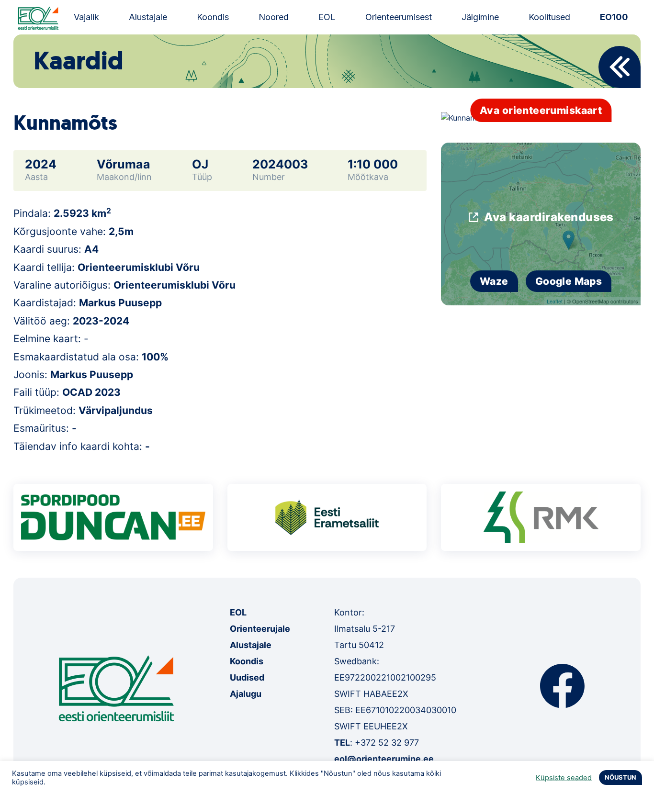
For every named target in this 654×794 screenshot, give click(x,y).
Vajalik (86, 17)
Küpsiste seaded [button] (564, 777)
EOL (327, 17)
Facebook (562, 686)
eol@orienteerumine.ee (384, 759)
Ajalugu (245, 694)
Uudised (247, 677)
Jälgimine (480, 17)
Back (619, 67)
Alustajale (148, 17)
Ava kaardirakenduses (549, 217)
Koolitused (549, 17)
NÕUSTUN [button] (620, 777)
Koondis (213, 17)
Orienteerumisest (398, 17)
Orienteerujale (260, 629)
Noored (274, 17)
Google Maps (568, 281)
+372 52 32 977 (387, 743)
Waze (494, 281)
